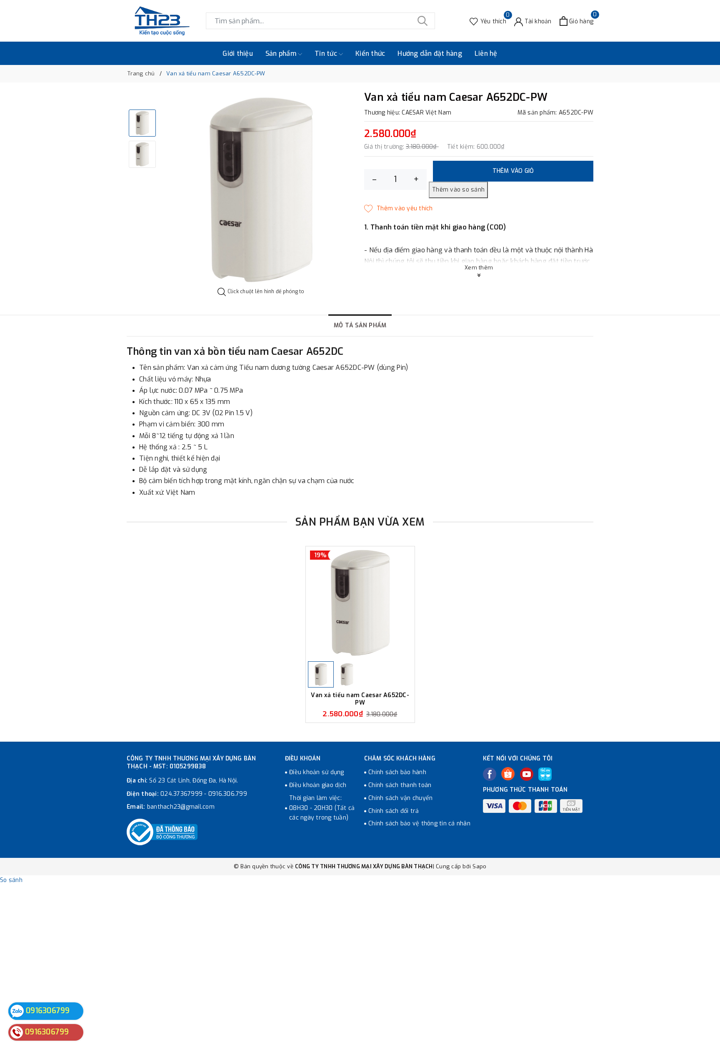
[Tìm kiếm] (422, 21)
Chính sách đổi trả (393, 811)
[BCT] (162, 832)
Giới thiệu (237, 53)
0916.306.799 (227, 794)
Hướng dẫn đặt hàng (430, 53)
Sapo (479, 866)
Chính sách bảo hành (397, 772)
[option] (261, 189)
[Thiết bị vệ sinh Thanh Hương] (162, 20)
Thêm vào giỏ (513, 171)
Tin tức (327, 53)
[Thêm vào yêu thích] (398, 209)
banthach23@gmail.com (181, 807)
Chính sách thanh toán (399, 785)
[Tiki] (545, 774)
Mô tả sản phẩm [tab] (360, 325)
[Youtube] (526, 774)
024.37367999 (181, 794)
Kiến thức (370, 53)
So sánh (11, 880)
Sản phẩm (281, 53)
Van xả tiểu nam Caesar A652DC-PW (360, 699)
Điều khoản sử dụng (316, 772)
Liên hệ (486, 53)
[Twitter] (508, 773)
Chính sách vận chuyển (400, 798)
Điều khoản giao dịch (317, 785)
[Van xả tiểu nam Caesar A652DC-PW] (360, 602)
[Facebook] (489, 774)
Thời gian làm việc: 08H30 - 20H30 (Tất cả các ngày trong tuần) (322, 808)
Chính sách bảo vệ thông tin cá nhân (419, 823)
